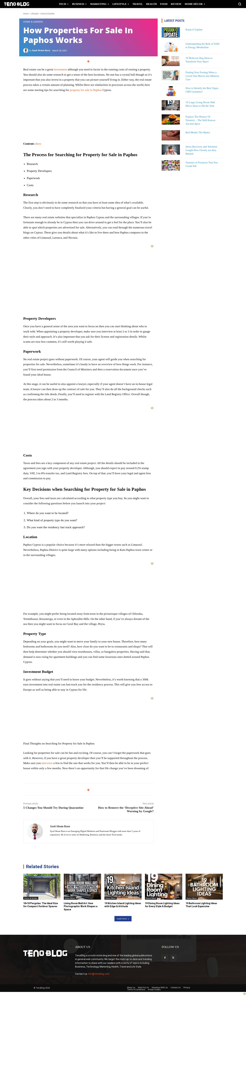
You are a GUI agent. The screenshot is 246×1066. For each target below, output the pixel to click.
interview (47, 763)
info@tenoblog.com (98, 974)
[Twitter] (173, 957)
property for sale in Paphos (86, 90)
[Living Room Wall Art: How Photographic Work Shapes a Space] (82, 887)
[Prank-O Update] (171, 32)
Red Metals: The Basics (198, 132)
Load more (122, 918)
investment (60, 69)
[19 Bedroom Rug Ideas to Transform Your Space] (171, 61)
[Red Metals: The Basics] (171, 135)
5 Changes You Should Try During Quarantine (53, 807)
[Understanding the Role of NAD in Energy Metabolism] (171, 46)
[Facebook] (165, 957)
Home (26, 14)
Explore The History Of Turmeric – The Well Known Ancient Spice (200, 120)
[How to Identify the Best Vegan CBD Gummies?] (171, 91)
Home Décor (70, 898)
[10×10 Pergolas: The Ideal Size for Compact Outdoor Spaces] (41, 887)
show (38, 143)
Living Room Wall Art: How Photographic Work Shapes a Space (80, 906)
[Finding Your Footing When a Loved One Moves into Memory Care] (171, 75)
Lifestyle (34, 14)
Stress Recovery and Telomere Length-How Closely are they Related (201, 150)
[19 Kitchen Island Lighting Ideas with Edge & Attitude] (123, 887)
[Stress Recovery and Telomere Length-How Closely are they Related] (171, 149)
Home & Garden (47, 14)
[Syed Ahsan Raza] (26, 50)
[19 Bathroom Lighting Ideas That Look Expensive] (204, 887)
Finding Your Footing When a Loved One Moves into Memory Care (202, 76)
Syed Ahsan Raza (41, 50)
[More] (88, 61)
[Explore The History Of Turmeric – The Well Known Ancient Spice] (171, 119)
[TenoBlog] (16, 4)
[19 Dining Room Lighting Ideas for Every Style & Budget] (163, 887)
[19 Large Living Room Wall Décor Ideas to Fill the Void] (171, 105)
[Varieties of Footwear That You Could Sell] (171, 165)
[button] (240, 4)
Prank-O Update (194, 29)
